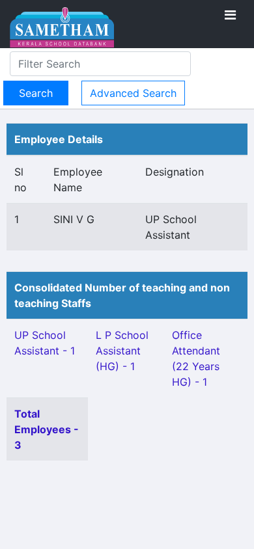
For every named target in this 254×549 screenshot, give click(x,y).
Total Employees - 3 (46, 429)
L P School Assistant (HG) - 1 (122, 350)
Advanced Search (133, 93)
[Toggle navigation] (230, 15)
